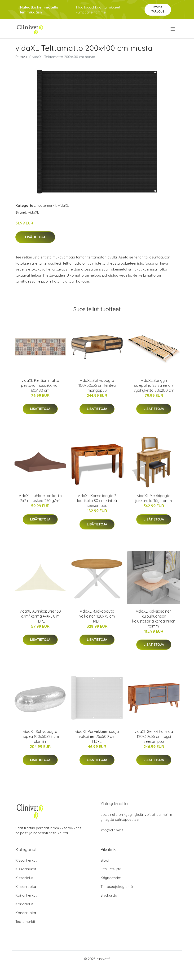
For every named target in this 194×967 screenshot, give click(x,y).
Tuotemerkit (46, 205)
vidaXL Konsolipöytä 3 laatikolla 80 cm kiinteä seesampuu (97, 500)
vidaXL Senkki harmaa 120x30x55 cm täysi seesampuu (154, 736)
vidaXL (63, 205)
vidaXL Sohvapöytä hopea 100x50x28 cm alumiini (40, 736)
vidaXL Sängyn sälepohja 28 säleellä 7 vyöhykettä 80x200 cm (154, 385)
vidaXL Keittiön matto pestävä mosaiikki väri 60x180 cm (40, 385)
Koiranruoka (25, 913)
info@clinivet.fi (112, 830)
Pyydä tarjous (157, 9)
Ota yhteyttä (111, 869)
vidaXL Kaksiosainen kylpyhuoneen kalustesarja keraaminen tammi (153, 618)
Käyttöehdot (111, 878)
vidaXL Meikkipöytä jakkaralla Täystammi (153, 498)
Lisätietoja (35, 237)
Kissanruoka (25, 886)
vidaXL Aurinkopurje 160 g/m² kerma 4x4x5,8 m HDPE (40, 616)
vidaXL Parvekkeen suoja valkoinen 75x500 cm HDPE (97, 736)
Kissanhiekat (25, 869)
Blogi (105, 860)
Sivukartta (109, 895)
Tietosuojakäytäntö (117, 886)
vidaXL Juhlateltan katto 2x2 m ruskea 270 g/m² (40, 498)
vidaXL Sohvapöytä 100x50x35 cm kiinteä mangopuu (97, 385)
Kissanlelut (24, 878)
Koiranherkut (26, 895)
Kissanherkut (26, 860)
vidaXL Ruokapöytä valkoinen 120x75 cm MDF (97, 616)
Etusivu (21, 57)
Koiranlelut (24, 904)
